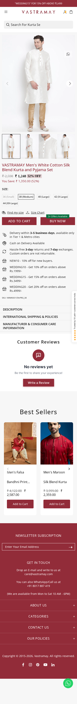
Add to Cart (20, 504)
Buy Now (58, 221)
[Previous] (8, 469)
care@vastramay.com (38, 574)
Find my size (15, 212)
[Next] (69, 469)
